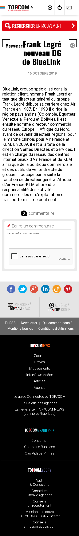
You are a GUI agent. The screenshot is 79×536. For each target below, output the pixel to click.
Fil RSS (10, 323)
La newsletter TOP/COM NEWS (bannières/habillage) (39, 411)
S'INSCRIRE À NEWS (20, 306)
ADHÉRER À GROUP (59, 307)
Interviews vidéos (39, 375)
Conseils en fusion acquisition (39, 524)
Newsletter (29, 323)
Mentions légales (20, 328)
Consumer (39, 440)
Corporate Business (39, 447)
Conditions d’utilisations (56, 328)
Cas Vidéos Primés (39, 453)
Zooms (39, 356)
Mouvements (39, 368)
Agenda (40, 387)
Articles (39, 381)
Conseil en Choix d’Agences (39, 493)
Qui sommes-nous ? (57, 323)
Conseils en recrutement (39, 503)
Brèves (39, 362)
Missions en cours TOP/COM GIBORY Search (39, 514)
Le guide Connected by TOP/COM (39, 396)
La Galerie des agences (39, 403)
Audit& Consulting (39, 482)
